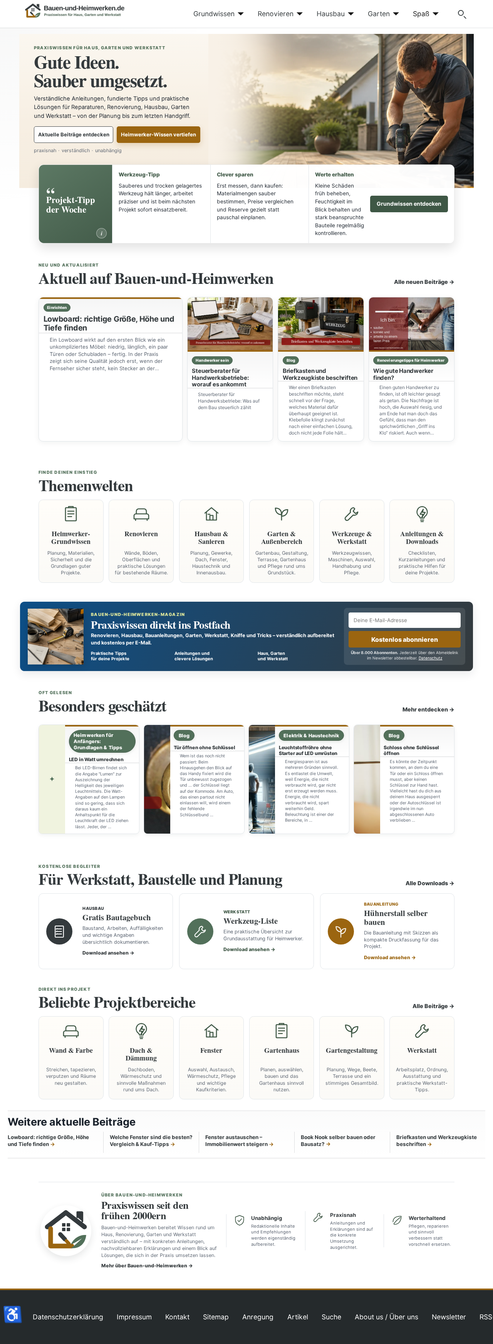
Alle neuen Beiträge (424, 282)
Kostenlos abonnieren (404, 639)
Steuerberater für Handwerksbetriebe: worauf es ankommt (220, 377)
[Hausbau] (349, 14)
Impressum (134, 1317)
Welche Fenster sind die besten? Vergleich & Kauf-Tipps (151, 1141)
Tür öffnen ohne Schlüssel (204, 747)
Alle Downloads (430, 883)
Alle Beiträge (433, 1006)
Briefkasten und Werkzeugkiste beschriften (320, 374)
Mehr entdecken (428, 709)
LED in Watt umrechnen (96, 759)
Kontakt (177, 1317)
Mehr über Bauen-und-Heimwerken (147, 1265)
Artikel (297, 1317)
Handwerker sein (212, 360)
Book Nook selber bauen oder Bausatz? (338, 1141)
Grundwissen (214, 14)
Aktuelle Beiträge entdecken (73, 134)
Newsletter (449, 1317)
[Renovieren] (298, 14)
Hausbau (331, 14)
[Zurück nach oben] (479, 1330)
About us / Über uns (386, 1317)
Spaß (421, 14)
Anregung (257, 1317)
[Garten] (394, 14)
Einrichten (57, 307)
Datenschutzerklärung (68, 1317)
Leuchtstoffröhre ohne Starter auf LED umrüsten (308, 750)
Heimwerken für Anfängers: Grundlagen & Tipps (98, 741)
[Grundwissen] (239, 14)
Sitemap (216, 1317)
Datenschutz (431, 658)
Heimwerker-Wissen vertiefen (158, 134)
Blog (291, 360)
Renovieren (275, 14)
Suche (331, 1317)
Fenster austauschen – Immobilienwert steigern (236, 1141)
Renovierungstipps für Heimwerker (410, 360)
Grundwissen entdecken (409, 203)
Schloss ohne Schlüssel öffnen (411, 750)
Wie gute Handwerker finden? (403, 374)
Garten (379, 14)
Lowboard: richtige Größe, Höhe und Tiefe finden (109, 323)
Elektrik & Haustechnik (311, 735)
